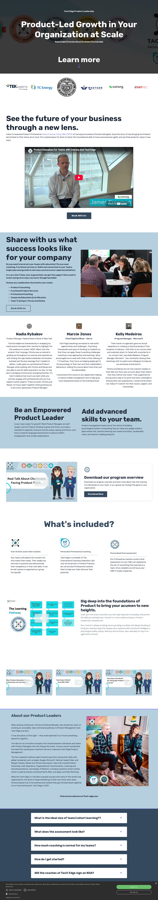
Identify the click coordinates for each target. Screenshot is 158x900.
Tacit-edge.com (91, 796)
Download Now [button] (95, 494)
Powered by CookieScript (13, 897)
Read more (9, 887)
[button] (53, 894)
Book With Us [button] (79, 215)
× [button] (156, 883)
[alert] (79, 890)
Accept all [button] (134, 887)
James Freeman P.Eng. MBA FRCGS (57, 134)
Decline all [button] (134, 892)
